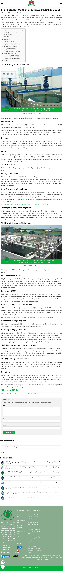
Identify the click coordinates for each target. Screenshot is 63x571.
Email (5, 425)
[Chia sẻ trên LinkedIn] (16, 390)
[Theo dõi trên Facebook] (18, 547)
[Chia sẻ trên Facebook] (5, 390)
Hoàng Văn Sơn (17, 12)
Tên (4, 418)
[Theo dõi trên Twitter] (20, 547)
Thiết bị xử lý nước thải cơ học (10, 32)
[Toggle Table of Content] (22, 30)
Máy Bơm (3, 450)
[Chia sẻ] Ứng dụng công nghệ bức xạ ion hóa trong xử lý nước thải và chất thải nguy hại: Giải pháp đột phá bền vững (33, 462)
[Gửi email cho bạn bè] (10, 390)
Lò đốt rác (4, 444)
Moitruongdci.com (30, 569)
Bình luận (6, 405)
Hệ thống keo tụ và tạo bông (12, 43)
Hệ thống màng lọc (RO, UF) (12, 55)
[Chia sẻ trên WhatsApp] (2, 390)
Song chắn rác (8, 34)
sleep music (55, 544)
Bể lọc (6, 37)
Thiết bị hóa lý (6, 39)
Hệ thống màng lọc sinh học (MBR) (13, 51)
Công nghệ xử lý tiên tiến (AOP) (12, 58)
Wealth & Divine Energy (53, 548)
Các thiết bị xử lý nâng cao (10, 53)
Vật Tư (3, 453)
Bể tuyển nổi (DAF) (9, 41)
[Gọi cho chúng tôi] (23, 547)
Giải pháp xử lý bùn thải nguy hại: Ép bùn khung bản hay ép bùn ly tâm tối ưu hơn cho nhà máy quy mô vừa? (32, 472)
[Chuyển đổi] (60, 444)
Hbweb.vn (43, 569)
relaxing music (47, 544)
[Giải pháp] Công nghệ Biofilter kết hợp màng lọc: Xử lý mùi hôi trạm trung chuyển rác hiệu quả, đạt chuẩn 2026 (32, 467)
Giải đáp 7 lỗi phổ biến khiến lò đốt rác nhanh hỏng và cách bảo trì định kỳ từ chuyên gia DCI (30, 477)
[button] (2, 3)
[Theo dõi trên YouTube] (18, 551)
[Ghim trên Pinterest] (13, 390)
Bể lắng (7, 36)
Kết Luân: (5, 60)
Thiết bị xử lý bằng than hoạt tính (13, 44)
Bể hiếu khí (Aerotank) (10, 48)
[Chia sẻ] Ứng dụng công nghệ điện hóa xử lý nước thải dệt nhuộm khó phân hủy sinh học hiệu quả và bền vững (32, 487)
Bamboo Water (47, 546)
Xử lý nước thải (18, 393)
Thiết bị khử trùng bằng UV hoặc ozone (14, 56)
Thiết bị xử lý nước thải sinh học (11, 46)
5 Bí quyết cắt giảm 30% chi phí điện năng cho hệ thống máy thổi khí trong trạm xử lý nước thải (30, 497)
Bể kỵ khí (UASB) (9, 50)
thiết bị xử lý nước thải (35, 393)
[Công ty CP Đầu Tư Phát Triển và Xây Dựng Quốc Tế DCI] (31, 3)
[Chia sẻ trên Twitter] (8, 390)
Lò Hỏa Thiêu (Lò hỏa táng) (9, 447)
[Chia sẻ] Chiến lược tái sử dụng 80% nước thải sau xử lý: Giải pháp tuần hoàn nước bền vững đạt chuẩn (33, 482)
